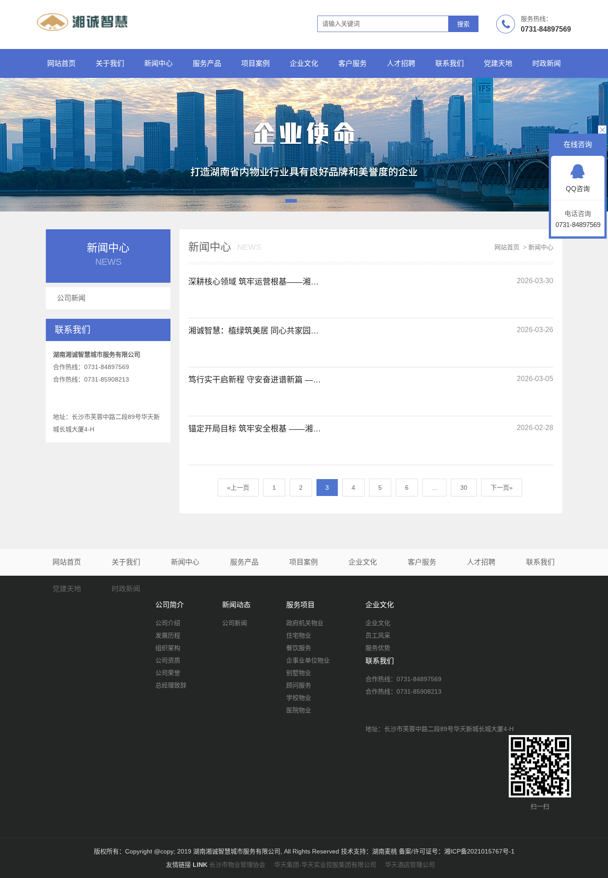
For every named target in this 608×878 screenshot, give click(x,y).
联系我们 (449, 63)
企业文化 (304, 63)
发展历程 (167, 635)
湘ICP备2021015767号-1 (479, 851)
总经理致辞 (170, 685)
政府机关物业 (305, 622)
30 (463, 487)
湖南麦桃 (384, 851)
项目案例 (255, 63)
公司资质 (167, 660)
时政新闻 (546, 63)
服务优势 (377, 647)
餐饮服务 (298, 647)
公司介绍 (167, 622)
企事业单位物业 (308, 660)
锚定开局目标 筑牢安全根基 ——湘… (254, 428)
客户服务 (352, 63)
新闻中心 (158, 63)
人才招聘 (401, 63)
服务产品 (207, 63)
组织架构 (167, 647)
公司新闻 (71, 298)
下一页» (501, 487)
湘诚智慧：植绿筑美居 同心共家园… (253, 330)
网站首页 (61, 63)
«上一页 (238, 487)
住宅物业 (298, 635)
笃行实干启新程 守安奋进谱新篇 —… (254, 379)
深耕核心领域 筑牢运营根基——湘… (253, 281)
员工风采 (377, 635)
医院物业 (298, 710)
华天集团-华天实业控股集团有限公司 (325, 864)
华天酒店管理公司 (410, 864)
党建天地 (498, 63)
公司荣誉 (167, 672)
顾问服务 (298, 685)
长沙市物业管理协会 (237, 864)
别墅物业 (298, 672)
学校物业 (298, 697)
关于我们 (110, 63)
